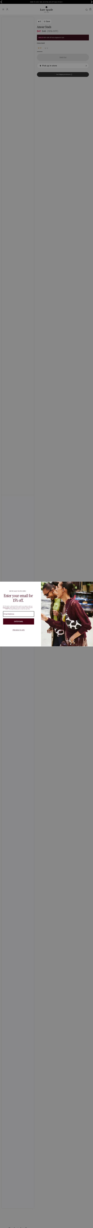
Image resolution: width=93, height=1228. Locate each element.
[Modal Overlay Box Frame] (46, 614)
